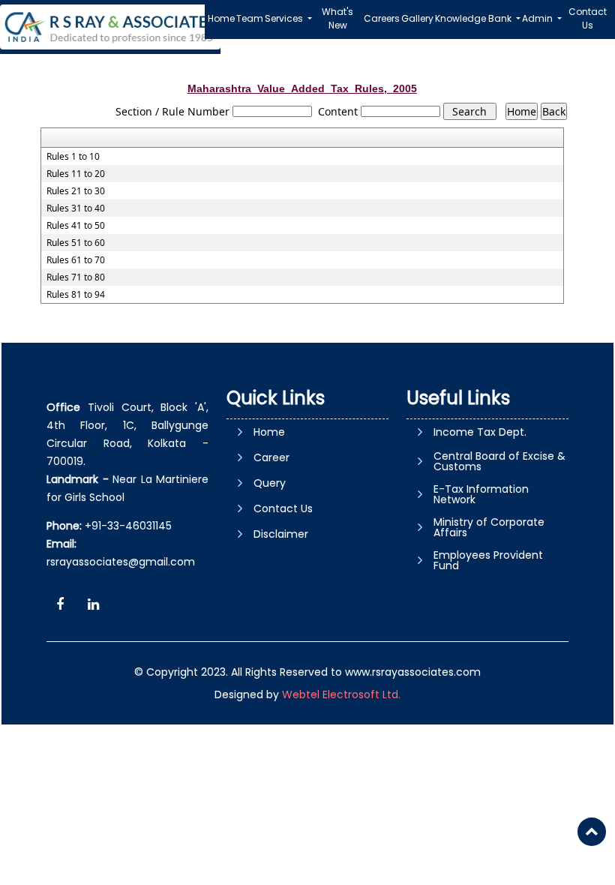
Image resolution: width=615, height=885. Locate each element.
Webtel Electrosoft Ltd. (341, 694)
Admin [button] (538, 18)
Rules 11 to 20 (75, 174)
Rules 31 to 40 (75, 208)
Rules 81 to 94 (75, 295)
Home (221, 18)
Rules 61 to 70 (75, 260)
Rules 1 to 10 (73, 157)
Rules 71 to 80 (75, 278)
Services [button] (285, 18)
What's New (337, 18)
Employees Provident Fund (488, 560)
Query (270, 483)
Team (249, 18)
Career (272, 457)
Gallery (417, 18)
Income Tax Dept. (480, 432)
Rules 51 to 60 (75, 243)
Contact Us (587, 18)
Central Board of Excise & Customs (500, 461)
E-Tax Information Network (481, 494)
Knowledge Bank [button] (474, 18)
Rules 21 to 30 (75, 191)
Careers (382, 18)
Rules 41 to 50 (75, 226)
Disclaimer (281, 534)
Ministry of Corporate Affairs (489, 527)
